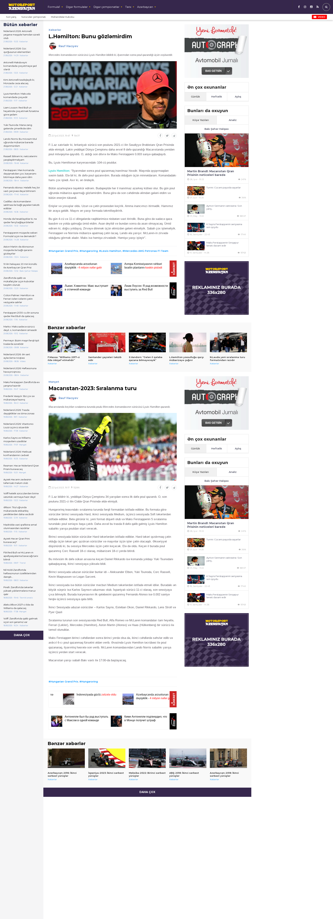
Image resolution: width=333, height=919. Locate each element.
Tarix (128, 7)
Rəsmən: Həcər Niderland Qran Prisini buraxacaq (21, 467)
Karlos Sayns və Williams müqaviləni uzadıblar (17, 439)
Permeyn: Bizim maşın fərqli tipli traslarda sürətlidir (21, 342)
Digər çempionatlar (106, 7)
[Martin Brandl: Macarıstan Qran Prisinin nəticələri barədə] (217, 150)
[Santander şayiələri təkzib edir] (106, 342)
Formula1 (54, 7)
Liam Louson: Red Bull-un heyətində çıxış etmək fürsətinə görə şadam (21, 111)
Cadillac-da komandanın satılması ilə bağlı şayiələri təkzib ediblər (21, 205)
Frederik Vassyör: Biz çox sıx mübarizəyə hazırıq (19, 398)
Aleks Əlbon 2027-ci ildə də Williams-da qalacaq (18, 606)
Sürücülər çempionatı (33, 16)
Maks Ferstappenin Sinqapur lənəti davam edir (222, 244)
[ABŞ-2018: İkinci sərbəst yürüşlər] (187, 758)
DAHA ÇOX (22, 635)
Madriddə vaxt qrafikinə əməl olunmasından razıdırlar (20, 526)
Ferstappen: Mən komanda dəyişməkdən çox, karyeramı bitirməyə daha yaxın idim (19, 173)
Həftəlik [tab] (216, 96)
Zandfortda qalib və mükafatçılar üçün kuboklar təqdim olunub (18, 281)
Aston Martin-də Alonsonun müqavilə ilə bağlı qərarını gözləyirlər (18, 250)
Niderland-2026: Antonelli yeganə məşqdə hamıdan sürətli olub (21, 34)
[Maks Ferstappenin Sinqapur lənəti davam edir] (196, 245)
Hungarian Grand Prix (64, 251)
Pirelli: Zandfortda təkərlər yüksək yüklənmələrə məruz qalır (19, 591)
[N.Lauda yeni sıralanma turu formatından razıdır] (228, 342)
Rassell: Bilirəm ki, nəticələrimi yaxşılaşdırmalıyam (20, 158)
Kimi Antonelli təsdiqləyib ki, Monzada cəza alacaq (19, 81)
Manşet (54, 381)
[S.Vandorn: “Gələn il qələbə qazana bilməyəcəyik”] (147, 342)
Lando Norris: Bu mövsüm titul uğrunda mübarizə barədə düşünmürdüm (20, 142)
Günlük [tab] (195, 96)
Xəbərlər (55, 29)
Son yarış (11, 16)
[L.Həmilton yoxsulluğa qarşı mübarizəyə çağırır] (187, 342)
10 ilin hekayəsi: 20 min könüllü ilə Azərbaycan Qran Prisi (20, 266)
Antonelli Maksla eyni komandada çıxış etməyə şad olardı (20, 66)
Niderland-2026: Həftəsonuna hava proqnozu (19, 370)
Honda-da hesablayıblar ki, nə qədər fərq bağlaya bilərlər (20, 220)
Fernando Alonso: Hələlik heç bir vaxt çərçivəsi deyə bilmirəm (21, 189)
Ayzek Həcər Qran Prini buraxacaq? (16, 540)
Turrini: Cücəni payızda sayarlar (223, 187)
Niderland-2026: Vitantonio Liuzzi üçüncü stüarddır (18, 425)
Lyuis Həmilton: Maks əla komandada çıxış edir (17, 95)
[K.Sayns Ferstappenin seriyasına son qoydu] (196, 227)
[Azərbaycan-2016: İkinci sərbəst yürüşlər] (66, 758)
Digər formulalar (77, 7)
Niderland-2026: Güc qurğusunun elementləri (17, 50)
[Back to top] (323, 909)
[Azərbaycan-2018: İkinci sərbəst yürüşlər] (228, 758)
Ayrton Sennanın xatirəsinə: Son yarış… (224, 207)
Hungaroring (89, 251)
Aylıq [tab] (238, 96)
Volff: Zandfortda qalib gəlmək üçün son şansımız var (20, 620)
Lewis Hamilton (111, 251)
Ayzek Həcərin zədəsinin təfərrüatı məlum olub (17, 481)
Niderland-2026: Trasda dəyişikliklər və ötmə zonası (18, 412)
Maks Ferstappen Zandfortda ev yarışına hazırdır (21, 384)
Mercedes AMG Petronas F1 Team (146, 251)
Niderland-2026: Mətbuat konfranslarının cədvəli (17, 453)
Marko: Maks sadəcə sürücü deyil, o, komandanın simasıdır (20, 328)
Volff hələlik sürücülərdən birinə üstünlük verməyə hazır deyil (21, 495)
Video (321, 16)
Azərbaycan (145, 7)
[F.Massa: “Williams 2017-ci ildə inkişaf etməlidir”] (66, 342)
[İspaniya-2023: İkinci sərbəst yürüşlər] (106, 758)
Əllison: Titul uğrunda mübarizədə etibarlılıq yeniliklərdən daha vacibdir (18, 511)
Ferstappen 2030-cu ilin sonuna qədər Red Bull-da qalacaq (21, 314)
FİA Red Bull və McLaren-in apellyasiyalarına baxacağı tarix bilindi (20, 556)
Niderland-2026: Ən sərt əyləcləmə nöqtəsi (16, 356)
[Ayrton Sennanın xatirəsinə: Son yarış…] (196, 209)
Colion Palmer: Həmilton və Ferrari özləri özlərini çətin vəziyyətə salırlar (18, 299)
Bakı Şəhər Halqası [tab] (216, 129)
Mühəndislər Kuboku (62, 16)
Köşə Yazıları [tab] (201, 120)
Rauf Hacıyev (68, 46)
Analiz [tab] (233, 120)
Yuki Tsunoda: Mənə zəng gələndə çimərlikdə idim (17, 127)
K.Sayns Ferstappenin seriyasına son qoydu (224, 226)
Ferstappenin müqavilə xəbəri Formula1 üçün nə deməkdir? (20, 234)
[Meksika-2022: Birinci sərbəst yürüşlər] (147, 758)
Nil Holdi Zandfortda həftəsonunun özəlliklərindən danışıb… (19, 573)
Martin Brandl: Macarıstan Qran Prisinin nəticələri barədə (210, 173)
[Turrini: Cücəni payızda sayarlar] (196, 190)
